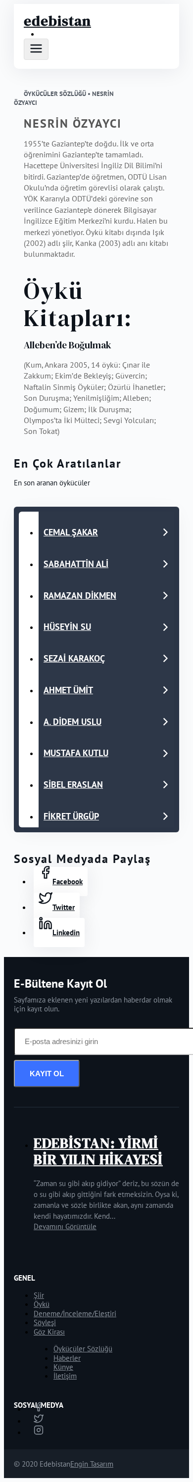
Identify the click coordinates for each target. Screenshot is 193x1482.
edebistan (57, 21)
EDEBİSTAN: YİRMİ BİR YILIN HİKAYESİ (98, 1151)
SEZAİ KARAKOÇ (74, 658)
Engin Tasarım (91, 1464)
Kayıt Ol (47, 1073)
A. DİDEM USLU (72, 721)
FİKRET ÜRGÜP (71, 816)
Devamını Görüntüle (65, 1226)
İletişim (65, 1376)
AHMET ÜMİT (68, 690)
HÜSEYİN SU (67, 626)
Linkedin (66, 932)
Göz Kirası (49, 1332)
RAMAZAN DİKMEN (80, 595)
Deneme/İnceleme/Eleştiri (75, 1313)
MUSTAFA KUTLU (76, 753)
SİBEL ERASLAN (73, 784)
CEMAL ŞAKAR (71, 532)
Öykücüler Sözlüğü (82, 1348)
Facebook (67, 881)
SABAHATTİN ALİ (76, 564)
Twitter (63, 907)
